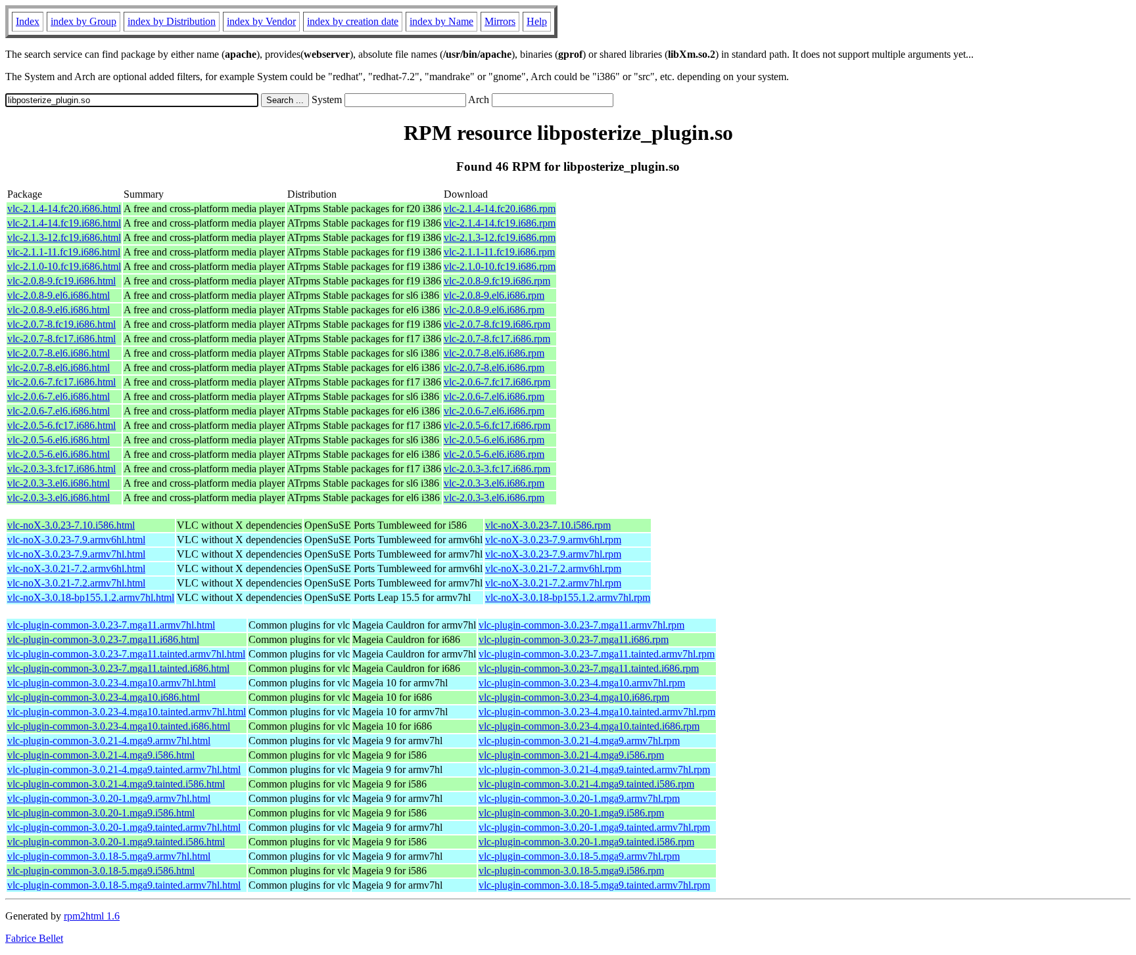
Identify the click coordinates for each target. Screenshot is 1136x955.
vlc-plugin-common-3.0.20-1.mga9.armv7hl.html (108, 798)
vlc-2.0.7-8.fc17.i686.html (61, 338)
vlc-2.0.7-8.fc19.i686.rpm (497, 324)
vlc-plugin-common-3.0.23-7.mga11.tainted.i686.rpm (589, 668)
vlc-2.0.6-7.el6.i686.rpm (494, 396)
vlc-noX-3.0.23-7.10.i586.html (71, 525)
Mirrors (500, 21)
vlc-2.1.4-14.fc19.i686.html (64, 223)
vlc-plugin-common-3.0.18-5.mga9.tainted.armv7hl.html (124, 885)
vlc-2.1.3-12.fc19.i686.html (64, 237)
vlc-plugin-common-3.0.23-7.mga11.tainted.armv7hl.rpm (597, 653)
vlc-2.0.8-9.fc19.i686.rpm (497, 280)
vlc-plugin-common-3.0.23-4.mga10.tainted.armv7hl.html (126, 711)
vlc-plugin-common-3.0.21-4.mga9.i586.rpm (571, 755)
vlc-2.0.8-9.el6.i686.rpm (494, 295)
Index (27, 21)
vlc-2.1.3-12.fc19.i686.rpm (500, 237)
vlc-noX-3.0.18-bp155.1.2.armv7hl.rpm (567, 597)
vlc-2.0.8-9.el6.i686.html (58, 295)
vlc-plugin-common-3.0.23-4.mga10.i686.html (103, 697)
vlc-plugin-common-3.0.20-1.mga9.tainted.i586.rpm (586, 841)
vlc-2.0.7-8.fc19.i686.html (61, 324)
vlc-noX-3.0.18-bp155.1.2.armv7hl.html (90, 597)
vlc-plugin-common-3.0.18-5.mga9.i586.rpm (571, 870)
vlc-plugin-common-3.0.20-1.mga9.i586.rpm (571, 812)
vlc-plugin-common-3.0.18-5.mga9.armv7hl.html (108, 856)
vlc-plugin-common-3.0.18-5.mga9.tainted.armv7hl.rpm (594, 885)
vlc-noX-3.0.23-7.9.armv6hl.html (76, 539)
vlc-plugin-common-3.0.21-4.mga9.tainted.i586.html (116, 783)
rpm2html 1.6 (92, 916)
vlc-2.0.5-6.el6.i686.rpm (494, 439)
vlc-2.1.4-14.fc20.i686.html (64, 208)
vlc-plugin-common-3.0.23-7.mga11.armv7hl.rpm (581, 625)
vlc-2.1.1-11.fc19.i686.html (63, 251)
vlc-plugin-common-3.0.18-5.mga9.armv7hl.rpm (579, 856)
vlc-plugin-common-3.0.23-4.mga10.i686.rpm (574, 697)
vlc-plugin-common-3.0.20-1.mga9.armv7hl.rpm (579, 798)
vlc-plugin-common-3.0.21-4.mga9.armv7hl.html (108, 740)
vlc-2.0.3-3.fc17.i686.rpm (497, 468)
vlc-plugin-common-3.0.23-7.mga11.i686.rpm (574, 639)
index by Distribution (172, 21)
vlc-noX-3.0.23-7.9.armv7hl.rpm (553, 554)
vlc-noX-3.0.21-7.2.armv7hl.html (76, 583)
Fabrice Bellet (34, 938)
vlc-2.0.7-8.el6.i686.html (58, 353)
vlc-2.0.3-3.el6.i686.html (58, 483)
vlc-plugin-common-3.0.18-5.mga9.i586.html (101, 870)
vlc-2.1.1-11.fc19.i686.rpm (499, 251)
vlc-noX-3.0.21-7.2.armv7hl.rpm (553, 583)
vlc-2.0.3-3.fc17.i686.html (61, 468)
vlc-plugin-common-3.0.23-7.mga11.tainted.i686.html (118, 668)
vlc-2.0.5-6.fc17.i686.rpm (497, 425)
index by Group (83, 21)
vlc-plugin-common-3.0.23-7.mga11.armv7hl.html (111, 625)
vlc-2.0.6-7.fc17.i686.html (61, 382)
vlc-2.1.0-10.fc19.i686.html (64, 266)
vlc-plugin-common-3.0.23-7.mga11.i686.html (103, 639)
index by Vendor (261, 21)
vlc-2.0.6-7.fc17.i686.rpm (497, 382)
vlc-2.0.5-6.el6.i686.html (58, 439)
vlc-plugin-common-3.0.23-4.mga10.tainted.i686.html (118, 726)
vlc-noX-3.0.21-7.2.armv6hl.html (76, 568)
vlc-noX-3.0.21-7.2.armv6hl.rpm (553, 568)
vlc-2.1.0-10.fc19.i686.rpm (500, 266)
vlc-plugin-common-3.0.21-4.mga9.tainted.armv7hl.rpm (594, 769)
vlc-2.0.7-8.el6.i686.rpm (494, 353)
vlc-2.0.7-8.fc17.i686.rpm (497, 338)
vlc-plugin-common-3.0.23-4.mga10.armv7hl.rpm (582, 682)
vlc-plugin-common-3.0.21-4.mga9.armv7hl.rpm (579, 740)
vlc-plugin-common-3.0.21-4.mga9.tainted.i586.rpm (586, 783)
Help (537, 21)
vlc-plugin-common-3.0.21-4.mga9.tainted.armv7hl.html (124, 769)
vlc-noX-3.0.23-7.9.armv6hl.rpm (553, 539)
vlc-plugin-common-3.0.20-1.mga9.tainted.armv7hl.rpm (594, 827)
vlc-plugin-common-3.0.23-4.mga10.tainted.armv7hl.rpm (597, 711)
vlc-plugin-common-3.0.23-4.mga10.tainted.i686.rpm (589, 726)
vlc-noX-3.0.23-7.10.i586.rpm (548, 525)
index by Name (441, 21)
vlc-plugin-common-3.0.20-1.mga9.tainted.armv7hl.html (124, 827)
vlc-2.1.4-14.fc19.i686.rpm (500, 223)
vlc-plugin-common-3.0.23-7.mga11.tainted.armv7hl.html (126, 653)
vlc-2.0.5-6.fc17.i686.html (61, 425)
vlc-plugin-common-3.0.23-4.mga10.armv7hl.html (111, 682)
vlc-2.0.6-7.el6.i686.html (58, 396)
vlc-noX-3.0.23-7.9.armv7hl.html (76, 554)
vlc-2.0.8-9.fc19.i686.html (61, 280)
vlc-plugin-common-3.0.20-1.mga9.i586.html (101, 812)
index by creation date (352, 21)
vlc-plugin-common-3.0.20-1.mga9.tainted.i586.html (116, 841)
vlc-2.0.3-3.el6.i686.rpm (494, 483)
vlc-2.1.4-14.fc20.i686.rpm (500, 208)
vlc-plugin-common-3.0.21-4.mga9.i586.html (101, 755)
